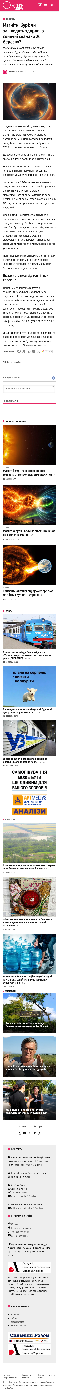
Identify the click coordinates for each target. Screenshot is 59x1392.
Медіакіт (15, 1224)
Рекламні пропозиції (21, 1228)
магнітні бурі (16, 362)
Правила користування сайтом (46, 1376)
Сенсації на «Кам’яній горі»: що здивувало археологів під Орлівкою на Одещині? (28, 1068)
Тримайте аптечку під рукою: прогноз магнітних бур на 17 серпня (28, 593)
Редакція (13, 71)
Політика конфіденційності (10, 1376)
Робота (13, 1318)
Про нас (22, 1126)
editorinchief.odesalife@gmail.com (27, 1208)
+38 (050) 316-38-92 (20, 1232)
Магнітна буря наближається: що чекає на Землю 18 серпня (29, 533)
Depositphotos (17, 1322)
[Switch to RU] (52, 5)
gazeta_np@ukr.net (20, 1236)
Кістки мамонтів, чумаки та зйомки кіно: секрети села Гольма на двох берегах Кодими (29, 867)
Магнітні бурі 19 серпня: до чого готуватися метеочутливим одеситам (27, 472)
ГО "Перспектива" (19, 1325)
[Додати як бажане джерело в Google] (47, 351)
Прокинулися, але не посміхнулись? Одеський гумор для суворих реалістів (27, 711)
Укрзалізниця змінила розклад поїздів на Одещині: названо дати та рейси (25, 760)
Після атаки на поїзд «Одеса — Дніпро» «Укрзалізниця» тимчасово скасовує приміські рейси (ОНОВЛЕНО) (28, 655)
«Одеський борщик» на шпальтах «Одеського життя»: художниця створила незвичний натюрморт (27, 922)
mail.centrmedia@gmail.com (24, 1196)
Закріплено (40, 5)
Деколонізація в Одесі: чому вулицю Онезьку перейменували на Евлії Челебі (27, 1025)
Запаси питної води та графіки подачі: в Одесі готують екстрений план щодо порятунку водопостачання (27, 979)
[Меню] (45, 5)
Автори (37, 1126)
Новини (10, 19)
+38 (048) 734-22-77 (19, 1192)
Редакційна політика (26, 1376)
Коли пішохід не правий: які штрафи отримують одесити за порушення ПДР (26, 1111)
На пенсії (14, 1314)
